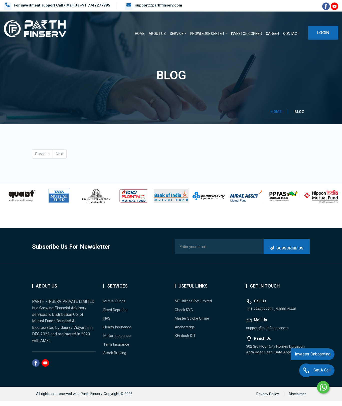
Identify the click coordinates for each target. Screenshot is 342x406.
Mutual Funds (114, 301)
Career (272, 34)
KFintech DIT (185, 335)
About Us (157, 34)
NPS (106, 318)
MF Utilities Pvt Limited (193, 301)
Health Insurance (117, 327)
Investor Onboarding (312, 357)
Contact (291, 34)
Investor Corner (246, 34)
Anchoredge (185, 327)
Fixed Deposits (115, 310)
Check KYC (184, 310)
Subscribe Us (289, 248)
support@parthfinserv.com (158, 5)
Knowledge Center (207, 34)
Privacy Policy (267, 394)
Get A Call (321, 373)
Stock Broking (114, 353)
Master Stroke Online (192, 318)
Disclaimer (297, 394)
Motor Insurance (117, 335)
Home (140, 34)
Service (177, 34)
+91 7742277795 (95, 5)
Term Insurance (116, 344)
